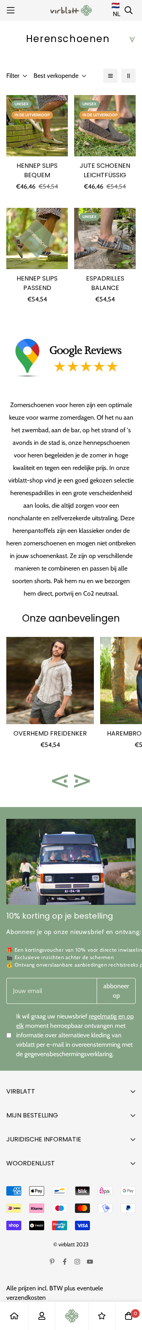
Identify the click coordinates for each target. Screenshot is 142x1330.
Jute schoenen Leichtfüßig (105, 170)
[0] (129, 1316)
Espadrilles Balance (105, 283)
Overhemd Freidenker (50, 733)
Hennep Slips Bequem (37, 170)
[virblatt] (71, 10)
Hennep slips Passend (37, 283)
